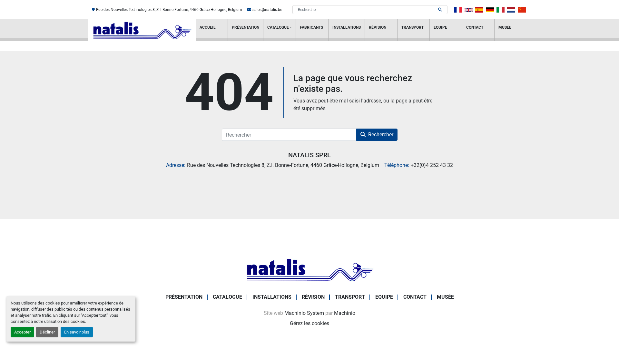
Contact (474, 27)
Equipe (440, 27)
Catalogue (278, 27)
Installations (346, 27)
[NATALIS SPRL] (309, 269)
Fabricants (311, 27)
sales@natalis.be (267, 9)
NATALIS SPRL (309, 155)
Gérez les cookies (309, 323)
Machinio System (304, 313)
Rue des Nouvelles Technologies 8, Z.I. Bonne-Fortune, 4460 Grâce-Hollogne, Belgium (169, 9)
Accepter (22, 332)
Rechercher (380, 134)
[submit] (440, 9)
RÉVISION (377, 27)
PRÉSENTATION (245, 27)
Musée (504, 27)
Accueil (208, 27)
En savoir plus (76, 332)
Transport (412, 27)
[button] (279, 30)
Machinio (344, 313)
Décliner (47, 332)
